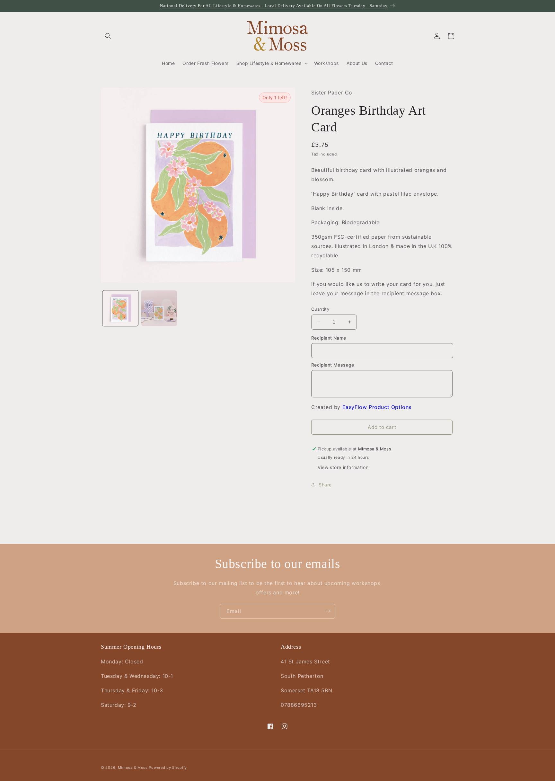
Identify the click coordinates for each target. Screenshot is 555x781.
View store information (343, 467)
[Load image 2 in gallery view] (159, 308)
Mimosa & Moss (133, 767)
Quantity (320, 309)
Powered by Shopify (168, 767)
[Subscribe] (328, 611)
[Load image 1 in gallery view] (120, 308)
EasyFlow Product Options (376, 407)
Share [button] (325, 484)
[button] (108, 36)
